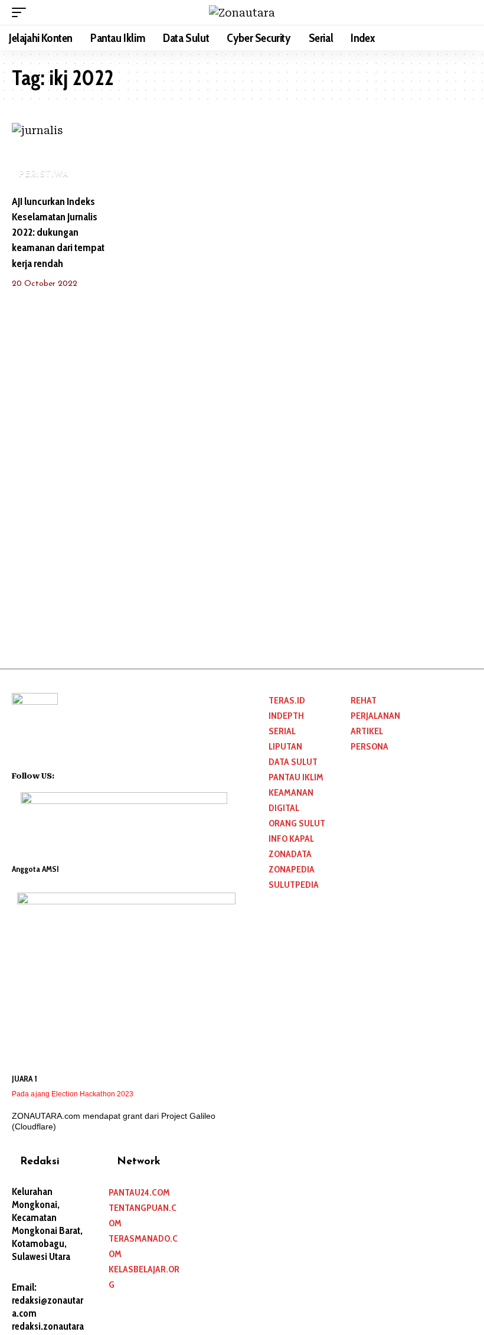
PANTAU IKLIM (296, 777)
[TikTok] (109, 774)
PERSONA (369, 746)
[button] (22, 12)
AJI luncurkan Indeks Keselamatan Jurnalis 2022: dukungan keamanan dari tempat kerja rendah (58, 232)
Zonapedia (292, 869)
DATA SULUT (293, 761)
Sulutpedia (294, 884)
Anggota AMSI (35, 869)
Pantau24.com (139, 1192)
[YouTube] (79, 774)
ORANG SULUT (297, 823)
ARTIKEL (367, 731)
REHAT (364, 700)
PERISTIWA (44, 174)
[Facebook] (63, 774)
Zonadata (290, 853)
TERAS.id (287, 700)
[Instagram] (94, 774)
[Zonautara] (242, 13)
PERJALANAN (375, 715)
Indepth (286, 715)
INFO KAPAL (291, 838)
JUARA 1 (24, 1078)
